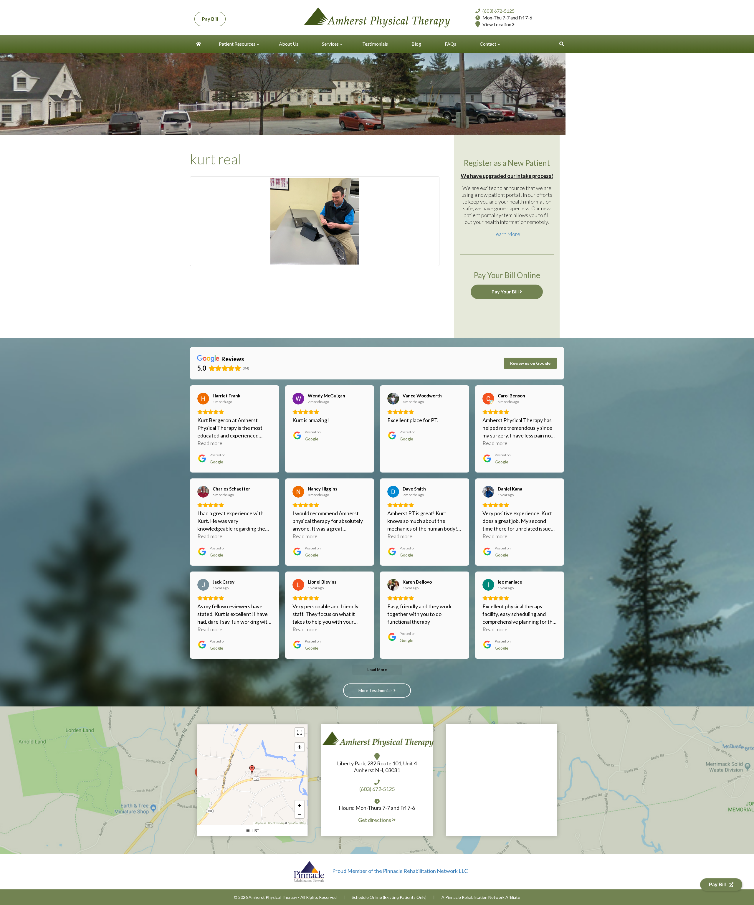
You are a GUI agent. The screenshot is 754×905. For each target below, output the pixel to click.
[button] (561, 44)
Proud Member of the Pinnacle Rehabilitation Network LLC (399, 871)
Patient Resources (237, 44)
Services (330, 44)
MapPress (260, 823)
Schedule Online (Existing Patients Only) (389, 897)
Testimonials (375, 44)
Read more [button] (209, 443)
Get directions (375, 820)
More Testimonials (375, 690)
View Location (497, 24)
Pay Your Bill (506, 291)
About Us (288, 44)
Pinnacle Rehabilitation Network (475, 897)
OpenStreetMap (297, 823)
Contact (488, 44)
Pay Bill (210, 19)
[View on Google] (203, 398)
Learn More (506, 234)
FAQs (450, 44)
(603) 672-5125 (498, 11)
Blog (416, 44)
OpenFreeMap (276, 823)
